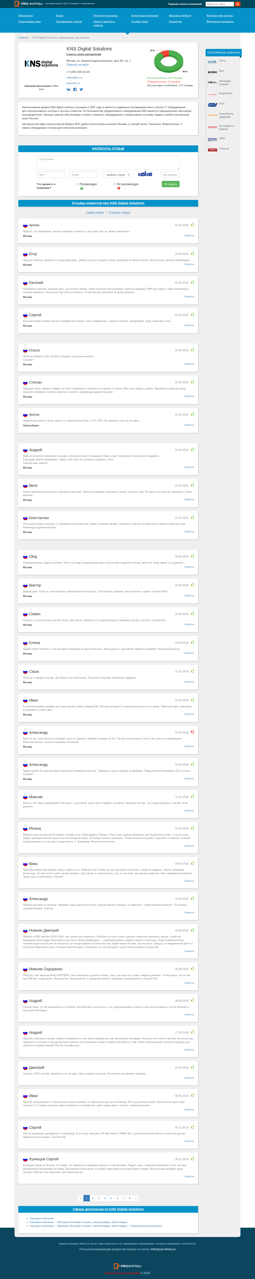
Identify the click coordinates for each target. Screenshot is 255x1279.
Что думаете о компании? (46, 186)
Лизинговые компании (144, 15)
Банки (59, 15)
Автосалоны (25, 15)
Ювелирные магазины (220, 21)
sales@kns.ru (74, 77)
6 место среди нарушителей (83, 54)
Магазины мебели (180, 15)
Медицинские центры (219, 15)
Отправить (170, 184)
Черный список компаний (185, 3)
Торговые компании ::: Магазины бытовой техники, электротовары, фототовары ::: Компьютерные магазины (95, 1225)
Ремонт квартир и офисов (104, 23)
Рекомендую (88, 184)
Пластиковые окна (29, 21)
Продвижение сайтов (69, 21)
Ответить (189, 235)
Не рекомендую (128, 184)
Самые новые (95, 212)
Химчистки (175, 21)
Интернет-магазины (106, 15)
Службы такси (139, 21)
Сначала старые (119, 212)
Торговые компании (41, 1218)
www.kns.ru (73, 83)
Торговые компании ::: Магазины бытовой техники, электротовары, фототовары (78, 1222)
